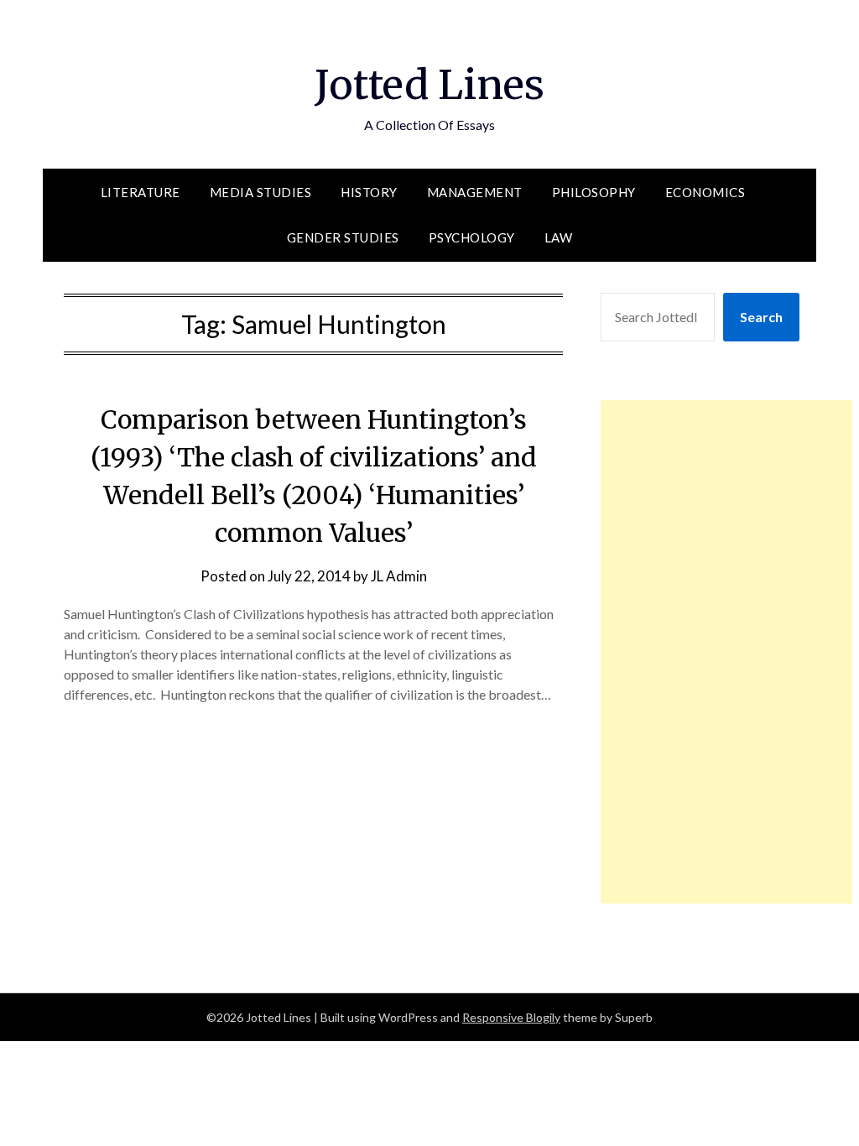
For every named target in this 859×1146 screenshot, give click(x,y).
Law (558, 237)
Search (761, 317)
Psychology (472, 237)
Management (475, 192)
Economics (705, 192)
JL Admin (399, 576)
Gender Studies (343, 237)
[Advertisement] (726, 652)
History (369, 192)
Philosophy (594, 192)
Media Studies (261, 192)
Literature (140, 192)
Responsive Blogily (511, 1017)
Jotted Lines (429, 85)
